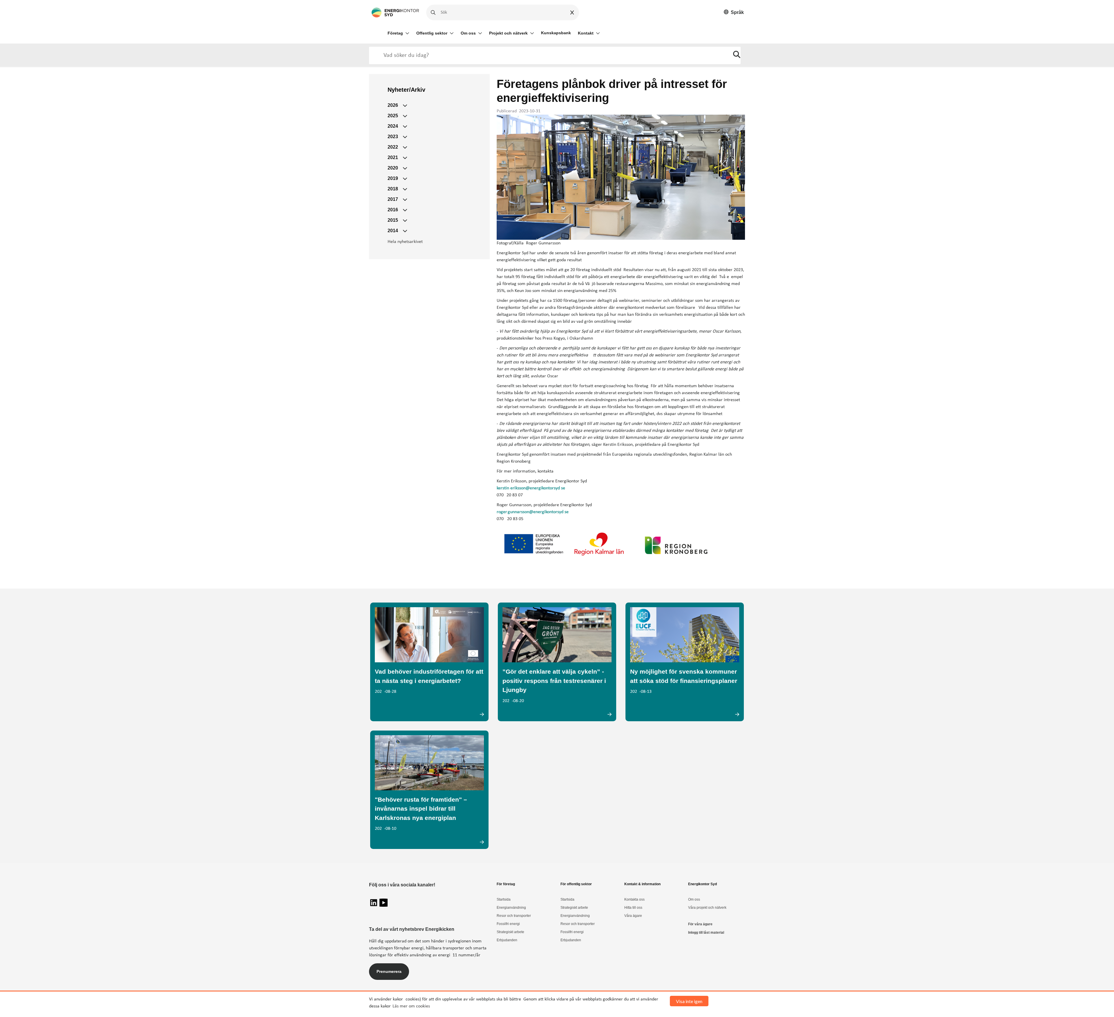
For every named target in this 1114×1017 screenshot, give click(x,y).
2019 (393, 178)
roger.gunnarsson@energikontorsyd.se (533, 512)
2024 (393, 126)
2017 (393, 199)
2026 (393, 105)
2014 (393, 230)
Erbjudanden (507, 940)
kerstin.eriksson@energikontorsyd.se (531, 488)
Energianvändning (511, 908)
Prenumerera (389, 971)
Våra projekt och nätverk (707, 908)
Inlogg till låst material (706, 933)
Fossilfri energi (508, 924)
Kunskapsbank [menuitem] (556, 32)
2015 (393, 220)
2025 (393, 115)
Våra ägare (633, 916)
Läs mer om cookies (411, 1006)
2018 (393, 188)
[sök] (736, 55)
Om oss (468, 33)
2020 (393, 167)
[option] (734, 13)
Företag (395, 33)
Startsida (504, 899)
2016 (393, 209)
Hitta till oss (633, 908)
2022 (393, 147)
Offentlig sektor (431, 33)
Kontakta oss (634, 899)
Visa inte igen (689, 1001)
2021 (393, 157)
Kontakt (586, 33)
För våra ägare (700, 924)
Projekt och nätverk (508, 33)
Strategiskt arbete (510, 932)
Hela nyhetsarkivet (405, 241)
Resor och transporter (514, 916)
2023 (393, 136)
